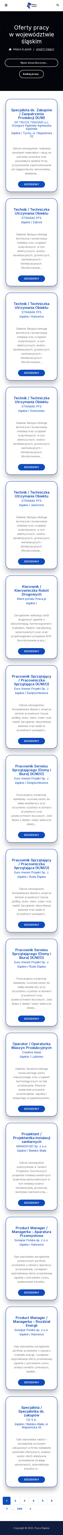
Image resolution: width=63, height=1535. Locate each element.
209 (19, 1508)
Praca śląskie (22, 49)
